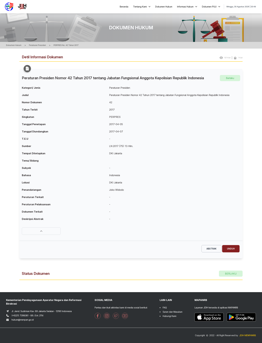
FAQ (165, 307)
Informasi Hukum (185, 6)
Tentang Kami (140, 6)
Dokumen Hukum (163, 6)
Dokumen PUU (209, 6)
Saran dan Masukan (172, 312)
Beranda (124, 6)
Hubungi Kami (169, 316)
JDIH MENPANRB (247, 335)
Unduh (231, 248)
